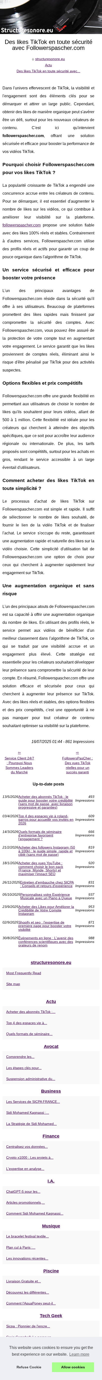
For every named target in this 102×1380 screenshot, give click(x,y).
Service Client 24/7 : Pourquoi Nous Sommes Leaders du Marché (19, 765)
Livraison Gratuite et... (23, 1281)
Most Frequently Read (23, 973)
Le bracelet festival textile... (27, 1236)
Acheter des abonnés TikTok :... (30, 1012)
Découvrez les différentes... (27, 1292)
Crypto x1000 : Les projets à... (29, 1157)
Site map (13, 984)
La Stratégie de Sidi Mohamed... (31, 1124)
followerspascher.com (21, 225)
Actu (48, 65)
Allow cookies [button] (73, 1367)
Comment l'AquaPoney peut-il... (31, 1303)
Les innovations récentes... (27, 1258)
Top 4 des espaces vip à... (26, 1023)
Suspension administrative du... (30, 1079)
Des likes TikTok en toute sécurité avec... (48, 71)
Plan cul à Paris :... (20, 1247)
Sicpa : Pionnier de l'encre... (28, 1326)
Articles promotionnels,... (25, 1202)
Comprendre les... (20, 1057)
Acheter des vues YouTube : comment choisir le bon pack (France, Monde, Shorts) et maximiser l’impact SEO (40, 868)
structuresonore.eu (50, 59)
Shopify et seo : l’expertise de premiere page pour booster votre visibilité (44, 926)
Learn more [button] (79, 1354)
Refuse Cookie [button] (29, 1367)
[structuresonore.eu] (51, 17)
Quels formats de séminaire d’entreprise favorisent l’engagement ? (40, 835)
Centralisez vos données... (27, 1147)
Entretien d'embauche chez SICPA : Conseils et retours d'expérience (47, 884)
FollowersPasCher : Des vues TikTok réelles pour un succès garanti (77, 765)
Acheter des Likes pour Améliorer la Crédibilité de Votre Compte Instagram (46, 910)
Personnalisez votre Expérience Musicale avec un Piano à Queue (46, 896)
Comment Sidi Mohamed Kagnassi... (34, 1213)
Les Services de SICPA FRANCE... (33, 1102)
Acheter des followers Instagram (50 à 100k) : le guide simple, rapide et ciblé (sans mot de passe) (46, 851)
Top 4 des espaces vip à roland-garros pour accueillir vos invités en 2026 (46, 819)
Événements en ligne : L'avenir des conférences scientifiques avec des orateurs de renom (45, 941)
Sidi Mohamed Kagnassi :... (27, 1113)
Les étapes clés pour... (24, 1068)
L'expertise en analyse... (25, 1169)
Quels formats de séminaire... (29, 1034)
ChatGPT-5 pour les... (23, 1192)
